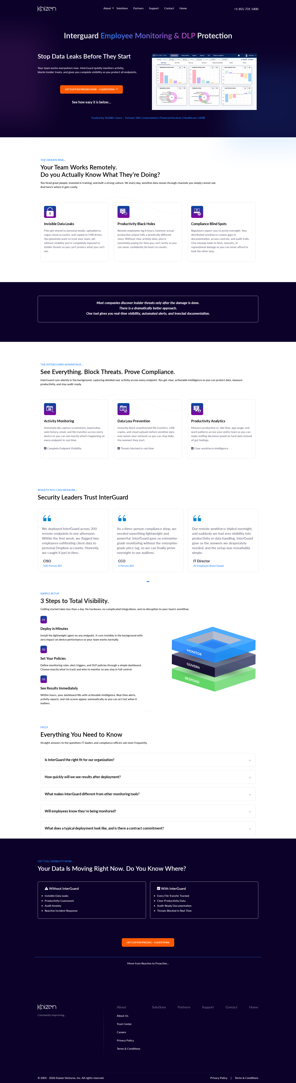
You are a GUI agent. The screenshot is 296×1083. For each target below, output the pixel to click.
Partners (138, 8)
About (107, 8)
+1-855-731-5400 (246, 9)
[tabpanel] (73, 540)
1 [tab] (148, 581)
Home (183, 8)
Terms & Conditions (128, 1048)
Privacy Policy (125, 1040)
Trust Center (124, 1024)
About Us (122, 1015)
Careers (121, 1032)
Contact (169, 8)
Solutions (122, 8)
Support (154, 8)
